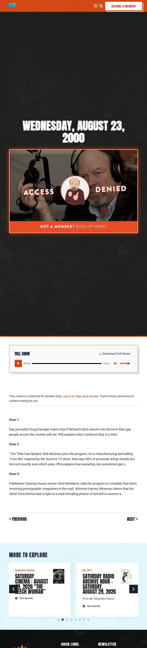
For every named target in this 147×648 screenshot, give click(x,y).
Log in (66, 396)
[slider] (66, 363)
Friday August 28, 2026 (97, 578)
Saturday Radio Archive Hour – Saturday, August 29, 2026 (31, 583)
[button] (101, 6)
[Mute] (115, 363)
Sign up (80, 396)
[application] (72, 363)
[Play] (18, 363)
